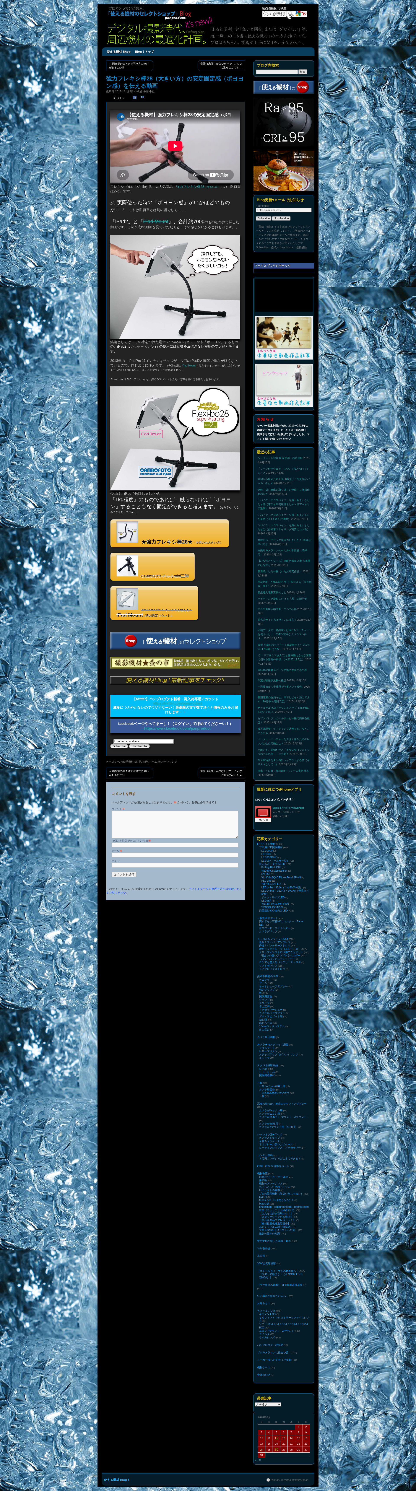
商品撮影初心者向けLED (273, 910)
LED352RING (269, 857)
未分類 (261, 1255)
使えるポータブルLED (272, 864)
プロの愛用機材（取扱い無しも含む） (281, 1193)
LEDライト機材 (266, 844)
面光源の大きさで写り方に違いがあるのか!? (129, 65)
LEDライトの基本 (269, 1190)
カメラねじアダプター (272, 1012)
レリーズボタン (268, 1051)
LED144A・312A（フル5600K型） (281, 887)
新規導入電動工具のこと (272, 592)
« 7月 (258, 1460)
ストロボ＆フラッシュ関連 (272, 939)
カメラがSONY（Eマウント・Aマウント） (284, 1116)
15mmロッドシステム (272, 1026)
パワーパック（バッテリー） (278, 958)
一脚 (261, 1096)
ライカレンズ (267, 1337)
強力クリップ (267, 989)
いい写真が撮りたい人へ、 (272, 1295)
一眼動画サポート (267, 918)
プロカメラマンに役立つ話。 (274, 1352)
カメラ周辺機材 (266, 1037)
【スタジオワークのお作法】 (276, 1216)
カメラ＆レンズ (266, 1310)
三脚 (145, 761)
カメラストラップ (269, 1137)
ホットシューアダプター (273, 986)
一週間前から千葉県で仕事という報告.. (280, 686)
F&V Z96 (266, 880)
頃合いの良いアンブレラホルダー (280, 955)
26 (276, 1449)
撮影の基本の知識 (269, 1233)
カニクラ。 (265, 979)
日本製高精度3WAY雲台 (275, 1092)
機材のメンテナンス (271, 1183)
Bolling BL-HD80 (271, 867)
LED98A (266, 900)
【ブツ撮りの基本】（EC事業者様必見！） (282, 1285)
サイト (115, 861)
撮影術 (263, 1180)
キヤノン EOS (267, 1314)
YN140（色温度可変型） (275, 903)
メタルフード (267, 1048)
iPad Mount (155, 221)
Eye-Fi (263, 1196)
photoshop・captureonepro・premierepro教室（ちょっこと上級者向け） (284, 1208)
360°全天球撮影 (266, 1263)
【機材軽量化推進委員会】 (274, 1223)
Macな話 (264, 1203)
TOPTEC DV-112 (271, 883)
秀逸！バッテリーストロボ (274, 945)
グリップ (264, 1002)
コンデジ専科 (265, 1155)
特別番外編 (263, 1248)
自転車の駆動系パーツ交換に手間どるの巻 (282, 670)
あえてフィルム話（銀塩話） (276, 1226)
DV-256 (265, 874)
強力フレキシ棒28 (198, 187)
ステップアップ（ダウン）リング (278, 1054)
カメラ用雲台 (267, 1089)
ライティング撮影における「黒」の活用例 (282, 598)
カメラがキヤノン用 (271, 1110)
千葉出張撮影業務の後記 (272, 680)
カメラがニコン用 (269, 1113)
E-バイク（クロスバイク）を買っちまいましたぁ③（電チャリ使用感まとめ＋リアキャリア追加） (284, 504)
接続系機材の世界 (130, 761)
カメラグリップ (268, 931)
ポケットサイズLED (273, 897)
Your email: (262, 205)
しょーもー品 (267, 1072)
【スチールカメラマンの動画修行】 (278, 1271)
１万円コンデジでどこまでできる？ (280, 1158)
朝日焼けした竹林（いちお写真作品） (280, 571)
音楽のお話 (263, 1374)
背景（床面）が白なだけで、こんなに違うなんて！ (221, 65)
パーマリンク (169, 761)
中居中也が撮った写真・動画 (274, 1240)
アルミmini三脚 (165, 576)
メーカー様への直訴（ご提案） (275, 1359)
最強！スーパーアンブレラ (274, 942)
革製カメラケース (269, 1141)
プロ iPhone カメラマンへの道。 (278, 1230)
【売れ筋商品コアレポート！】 (277, 1220)
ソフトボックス (268, 965)
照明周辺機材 (267, 1075)
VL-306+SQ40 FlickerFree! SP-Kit (281, 877)
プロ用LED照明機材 (271, 847)
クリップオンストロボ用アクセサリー (281, 952)
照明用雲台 (265, 996)
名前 (147, 840)
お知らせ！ (263, 1303)
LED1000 (267, 850)
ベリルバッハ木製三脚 (272, 1086)
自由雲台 (264, 1029)
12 (276, 1438)
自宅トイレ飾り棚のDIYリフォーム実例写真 (283, 770)
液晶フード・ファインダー (274, 928)
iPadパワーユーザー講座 (273, 1176)
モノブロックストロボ (272, 968)
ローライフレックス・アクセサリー (280, 1147)
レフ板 (263, 1068)
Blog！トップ (144, 51)
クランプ (264, 999)
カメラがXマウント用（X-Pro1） (278, 1126)
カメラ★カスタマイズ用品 (272, 1044)
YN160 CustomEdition (274, 870)
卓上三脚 (264, 1006)
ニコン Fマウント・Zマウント (276, 1330)
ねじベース (265, 1022)
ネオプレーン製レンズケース (276, 1144)
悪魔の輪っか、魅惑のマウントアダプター (282, 1103)
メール (117, 850)
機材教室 (262, 1173)
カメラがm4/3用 (268, 1123)
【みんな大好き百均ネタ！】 (276, 1213)
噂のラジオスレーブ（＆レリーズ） (280, 949)
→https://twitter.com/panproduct (175, 703)
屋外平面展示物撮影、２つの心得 (277, 609)
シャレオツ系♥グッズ (269, 1134)
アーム (153, 761)
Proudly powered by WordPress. (290, 1479)
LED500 (266, 854)
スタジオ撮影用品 (267, 1065)
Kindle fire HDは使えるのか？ (276, 1200)
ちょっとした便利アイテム (274, 1186)
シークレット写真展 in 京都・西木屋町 (280, 458)
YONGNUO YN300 (272, 907)
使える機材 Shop (119, 51)
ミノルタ (264, 1334)
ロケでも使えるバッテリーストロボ (280, 962)
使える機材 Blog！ (117, 1479)
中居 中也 (148, 91)
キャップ (264, 1058)
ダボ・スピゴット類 (271, 1016)
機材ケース (263, 1367)
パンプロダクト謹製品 (270, 1344)
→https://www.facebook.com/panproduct (175, 728)
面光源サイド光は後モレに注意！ (277, 619)
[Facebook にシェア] (134, 97)
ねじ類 (263, 1019)
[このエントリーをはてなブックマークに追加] (142, 97)
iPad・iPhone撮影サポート (273, 1166)
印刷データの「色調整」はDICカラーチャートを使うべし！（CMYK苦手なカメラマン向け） (285, 634)
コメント (118, 809)
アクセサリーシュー (271, 1009)
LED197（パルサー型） (275, 860)
